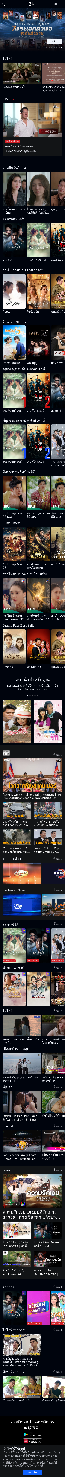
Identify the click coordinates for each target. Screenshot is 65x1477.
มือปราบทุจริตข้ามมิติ (11, 557)
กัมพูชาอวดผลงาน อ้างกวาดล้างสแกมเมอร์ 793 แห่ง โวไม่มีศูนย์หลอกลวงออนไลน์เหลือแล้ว (32, 783)
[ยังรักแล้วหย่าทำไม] (22, 73)
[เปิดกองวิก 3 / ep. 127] (14, 1288)
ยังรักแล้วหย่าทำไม (10, 87)
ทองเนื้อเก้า (31, 656)
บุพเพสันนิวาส (57, 311)
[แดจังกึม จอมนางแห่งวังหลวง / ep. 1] (38, 975)
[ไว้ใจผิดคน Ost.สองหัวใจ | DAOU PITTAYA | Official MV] (48, 1210)
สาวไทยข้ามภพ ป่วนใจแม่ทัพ (38, 557)
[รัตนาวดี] (17, 707)
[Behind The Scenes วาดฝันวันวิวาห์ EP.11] (22, 1047)
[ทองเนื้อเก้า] (38, 636)
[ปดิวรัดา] (14, 636)
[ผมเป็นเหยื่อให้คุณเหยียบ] (14, 189)
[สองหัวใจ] (14, 240)
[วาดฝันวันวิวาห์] (38, 240)
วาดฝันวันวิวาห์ (33, 260)
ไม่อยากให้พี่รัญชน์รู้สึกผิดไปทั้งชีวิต (38, 211)
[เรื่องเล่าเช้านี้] (22, 860)
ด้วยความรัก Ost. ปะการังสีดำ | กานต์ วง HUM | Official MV (48, 1252)
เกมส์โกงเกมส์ (56, 260)
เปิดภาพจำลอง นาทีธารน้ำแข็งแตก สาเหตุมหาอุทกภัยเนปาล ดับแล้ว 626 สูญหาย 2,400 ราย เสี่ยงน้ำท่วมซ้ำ (16, 836)
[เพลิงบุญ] (38, 339)
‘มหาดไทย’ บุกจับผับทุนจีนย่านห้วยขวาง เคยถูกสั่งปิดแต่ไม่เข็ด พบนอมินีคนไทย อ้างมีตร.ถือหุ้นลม (48, 810)
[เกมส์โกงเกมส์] (38, 387)
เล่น (56, 41)
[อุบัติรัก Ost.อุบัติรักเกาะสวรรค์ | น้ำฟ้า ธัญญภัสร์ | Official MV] (17, 1210)
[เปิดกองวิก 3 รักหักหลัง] (22, 1363)
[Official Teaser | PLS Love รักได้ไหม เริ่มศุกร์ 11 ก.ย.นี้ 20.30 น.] (22, 1081)
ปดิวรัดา (6, 656)
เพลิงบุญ (30, 359)
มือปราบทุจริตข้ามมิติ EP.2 (38, 509)
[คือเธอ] (14, 291)
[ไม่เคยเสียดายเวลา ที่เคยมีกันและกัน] (22, 1012)
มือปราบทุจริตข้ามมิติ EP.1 (13, 509)
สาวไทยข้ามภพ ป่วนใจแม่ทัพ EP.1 (14, 607)
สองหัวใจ (6, 260)
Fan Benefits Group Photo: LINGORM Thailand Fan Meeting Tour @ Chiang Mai (21, 1136)
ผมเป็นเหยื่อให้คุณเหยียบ (12, 209)
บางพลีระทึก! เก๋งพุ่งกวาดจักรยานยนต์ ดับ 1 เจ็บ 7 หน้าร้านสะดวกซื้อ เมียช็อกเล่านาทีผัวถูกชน (16, 810)
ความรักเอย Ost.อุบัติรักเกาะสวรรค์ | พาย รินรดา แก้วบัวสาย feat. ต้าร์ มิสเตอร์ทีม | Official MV (32, 1194)
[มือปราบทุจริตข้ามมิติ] (14, 537)
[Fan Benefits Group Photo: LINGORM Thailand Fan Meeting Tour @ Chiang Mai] (22, 1120)
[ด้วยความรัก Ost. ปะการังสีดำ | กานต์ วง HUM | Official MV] (48, 1238)
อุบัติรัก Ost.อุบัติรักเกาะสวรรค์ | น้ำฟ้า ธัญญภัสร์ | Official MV (17, 1224)
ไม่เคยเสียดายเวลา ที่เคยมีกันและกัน (17, 1025)
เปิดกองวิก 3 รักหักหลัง (12, 1376)
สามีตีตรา (55, 359)
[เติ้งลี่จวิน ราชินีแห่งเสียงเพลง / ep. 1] (14, 975)
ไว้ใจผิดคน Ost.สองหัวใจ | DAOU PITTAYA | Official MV (47, 1224)
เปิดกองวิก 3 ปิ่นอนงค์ (51, 1376)
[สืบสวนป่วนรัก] (48, 707)
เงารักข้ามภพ (56, 557)
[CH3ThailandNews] (22, 891)
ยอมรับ (32, 1469)
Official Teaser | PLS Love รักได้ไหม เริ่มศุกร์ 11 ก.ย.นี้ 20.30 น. (21, 1097)
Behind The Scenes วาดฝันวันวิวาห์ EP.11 (20, 1060)
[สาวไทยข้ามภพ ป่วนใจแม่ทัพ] (38, 537)
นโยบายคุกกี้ (48, 1462)
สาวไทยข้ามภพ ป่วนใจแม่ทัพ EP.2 (38, 607)
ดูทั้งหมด (23, 151)
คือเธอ (5, 311)
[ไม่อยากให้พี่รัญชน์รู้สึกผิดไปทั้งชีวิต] (38, 189)
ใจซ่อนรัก (30, 311)
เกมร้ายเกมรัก (8, 359)
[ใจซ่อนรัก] (38, 291)
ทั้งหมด (59, 740)
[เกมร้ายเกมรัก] (14, 339)
